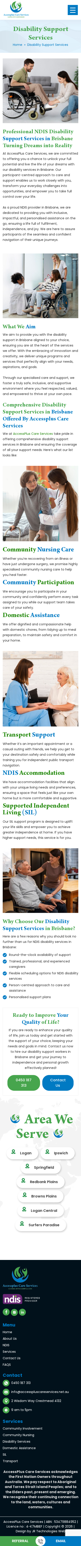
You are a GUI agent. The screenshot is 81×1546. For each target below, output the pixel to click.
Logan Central (44, 1210)
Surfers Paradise (44, 1225)
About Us (10, 1338)
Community (38, 550)
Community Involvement (23, 1428)
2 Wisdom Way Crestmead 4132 (36, 1401)
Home (17, 44)
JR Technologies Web (48, 1531)
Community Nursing (18, 1435)
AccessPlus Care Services (33, 433)
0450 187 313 (24, 1082)
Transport (29, 735)
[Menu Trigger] (73, 10)
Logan (26, 1153)
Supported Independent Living (36, 810)
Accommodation (34, 773)
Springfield (44, 1167)
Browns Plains (44, 1196)
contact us (58, 1082)
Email (61, 1541)
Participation (38, 583)
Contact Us (11, 1358)
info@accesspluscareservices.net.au (40, 1392)
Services (9, 1351)
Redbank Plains (44, 1181)
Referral (20, 1541)
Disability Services (16, 1441)
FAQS (7, 1364)
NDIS (6, 1345)
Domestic (31, 616)
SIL (5, 1454)
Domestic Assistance (19, 1448)
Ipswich (61, 1153)
